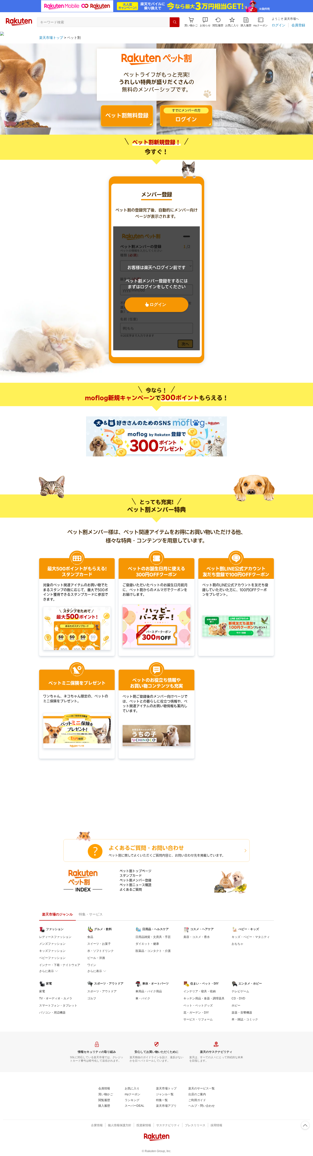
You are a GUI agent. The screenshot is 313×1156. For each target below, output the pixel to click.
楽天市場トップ (51, 38)
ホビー (236, 1005)
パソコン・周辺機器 (52, 1012)
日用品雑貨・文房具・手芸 (153, 937)
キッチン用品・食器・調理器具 (203, 998)
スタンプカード (131, 875)
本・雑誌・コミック (245, 1019)
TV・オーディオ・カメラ (55, 998)
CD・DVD (238, 998)
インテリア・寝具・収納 (199, 991)
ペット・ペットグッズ (198, 1005)
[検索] (174, 22)
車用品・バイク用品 (148, 991)
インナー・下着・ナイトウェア (59, 965)
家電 (42, 991)
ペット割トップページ (135, 871)
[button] (205, 22)
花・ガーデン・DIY (196, 1012)
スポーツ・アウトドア (102, 991)
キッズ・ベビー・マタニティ (251, 937)
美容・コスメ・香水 (196, 937)
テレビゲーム (240, 991)
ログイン (158, 304)
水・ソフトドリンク (100, 951)
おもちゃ (237, 943)
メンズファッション (52, 943)
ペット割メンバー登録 (135, 880)
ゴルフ (91, 998)
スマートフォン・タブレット (58, 1005)
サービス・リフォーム (198, 1019)
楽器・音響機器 (242, 1012)
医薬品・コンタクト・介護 (153, 951)
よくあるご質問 (131, 889)
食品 (90, 937)
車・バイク (142, 998)
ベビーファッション (52, 958)
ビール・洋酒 (96, 958)
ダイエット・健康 (147, 943)
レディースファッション (55, 937)
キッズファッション (52, 951)
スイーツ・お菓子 (99, 943)
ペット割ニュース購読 (135, 884)
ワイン (91, 965)
